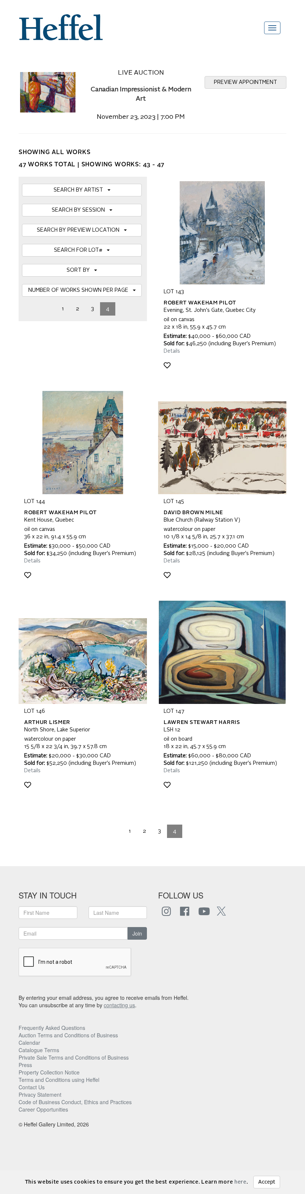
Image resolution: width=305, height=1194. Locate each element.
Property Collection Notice (49, 1072)
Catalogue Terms (39, 1050)
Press (25, 1065)
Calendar (29, 1042)
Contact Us (32, 1087)
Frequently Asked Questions (52, 1027)
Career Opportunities (43, 1109)
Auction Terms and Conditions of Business (68, 1035)
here (240, 1182)
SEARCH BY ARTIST (80, 190)
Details (172, 351)
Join (137, 933)
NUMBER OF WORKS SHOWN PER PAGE (80, 290)
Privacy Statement (40, 1094)
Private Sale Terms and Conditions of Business (74, 1057)
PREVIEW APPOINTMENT (245, 82)
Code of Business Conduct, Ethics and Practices (75, 1102)
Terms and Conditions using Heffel (59, 1079)
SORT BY (80, 270)
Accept (266, 1182)
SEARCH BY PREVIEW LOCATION (80, 230)
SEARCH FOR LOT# (80, 250)
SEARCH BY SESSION (80, 210)
